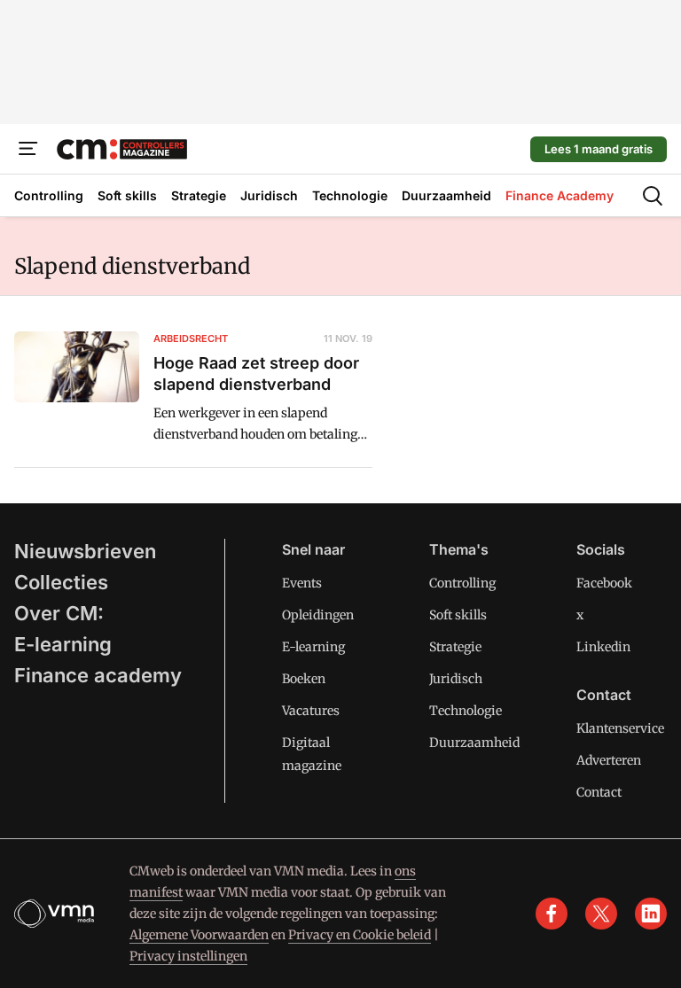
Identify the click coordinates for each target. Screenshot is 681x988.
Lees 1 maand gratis (598, 149)
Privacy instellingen (188, 956)
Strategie (455, 647)
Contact (599, 792)
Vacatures (311, 711)
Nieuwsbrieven (85, 551)
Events (302, 583)
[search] (652, 195)
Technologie (465, 711)
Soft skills (458, 615)
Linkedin (603, 647)
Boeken (303, 679)
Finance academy (98, 675)
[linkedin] (651, 914)
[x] (601, 914)
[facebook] (552, 914)
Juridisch (455, 679)
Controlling (462, 583)
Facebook (604, 583)
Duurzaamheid (474, 743)
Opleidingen (318, 615)
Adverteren (608, 760)
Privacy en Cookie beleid (359, 935)
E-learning (63, 644)
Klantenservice (620, 728)
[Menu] (28, 149)
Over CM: (59, 613)
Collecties (61, 582)
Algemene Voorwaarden (199, 935)
